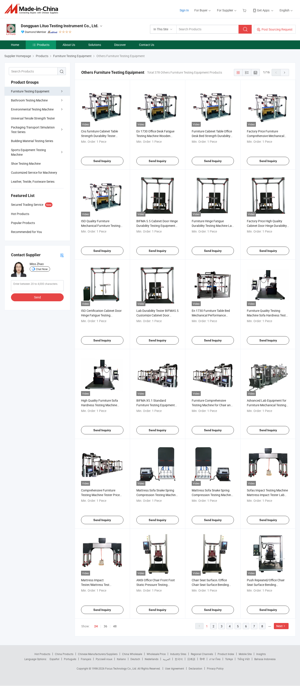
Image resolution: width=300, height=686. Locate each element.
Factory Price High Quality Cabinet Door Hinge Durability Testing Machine (267, 225)
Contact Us (146, 45)
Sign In (184, 10)
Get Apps (263, 10)
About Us (69, 45)
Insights (261, 654)
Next (279, 626)
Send (37, 297)
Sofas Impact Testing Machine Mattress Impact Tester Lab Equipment (267, 495)
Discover (120, 45)
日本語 (191, 659)
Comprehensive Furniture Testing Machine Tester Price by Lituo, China (100, 495)
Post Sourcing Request (277, 29)
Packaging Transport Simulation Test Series (33, 129)
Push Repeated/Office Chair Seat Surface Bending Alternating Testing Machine (266, 584)
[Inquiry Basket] (245, 10)
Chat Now (42, 269)
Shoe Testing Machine (26, 163)
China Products (64, 654)
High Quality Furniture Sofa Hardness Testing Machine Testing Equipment (99, 405)
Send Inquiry (102, 161)
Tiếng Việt (243, 659)
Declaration (195, 668)
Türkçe (229, 659)
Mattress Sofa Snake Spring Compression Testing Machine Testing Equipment (156, 495)
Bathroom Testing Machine (29, 100)
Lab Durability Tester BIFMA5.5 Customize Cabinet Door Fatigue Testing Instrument (157, 315)
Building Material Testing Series (32, 141)
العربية (166, 659)
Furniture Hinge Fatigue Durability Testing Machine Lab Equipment (212, 225)
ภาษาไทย (214, 659)
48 (115, 626)
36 (105, 626)
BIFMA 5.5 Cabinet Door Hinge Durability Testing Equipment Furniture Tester (157, 225)
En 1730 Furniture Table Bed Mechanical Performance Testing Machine (211, 315)
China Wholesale (132, 654)
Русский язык (104, 659)
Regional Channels (202, 654)
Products (43, 45)
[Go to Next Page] (284, 72)
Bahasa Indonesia (265, 659)
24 (96, 626)
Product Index (226, 654)
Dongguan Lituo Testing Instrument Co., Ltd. (59, 25)
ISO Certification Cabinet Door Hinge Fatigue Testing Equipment (101, 315)
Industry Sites (178, 654)
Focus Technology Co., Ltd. (121, 668)
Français (86, 659)
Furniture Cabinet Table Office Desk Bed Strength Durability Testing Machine (212, 136)
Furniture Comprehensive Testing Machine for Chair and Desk (212, 405)
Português (70, 659)
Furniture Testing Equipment (30, 91)
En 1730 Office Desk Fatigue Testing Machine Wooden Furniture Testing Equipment (155, 136)
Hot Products (42, 654)
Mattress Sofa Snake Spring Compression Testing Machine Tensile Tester (212, 495)
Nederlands (151, 659)
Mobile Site (245, 654)
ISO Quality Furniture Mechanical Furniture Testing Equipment (100, 225)
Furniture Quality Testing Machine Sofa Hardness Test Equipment (266, 315)
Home (15, 45)
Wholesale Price (156, 654)
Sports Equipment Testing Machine (28, 152)
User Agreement (174, 668)
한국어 (179, 659)
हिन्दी (202, 659)
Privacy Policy (215, 668)
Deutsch (135, 659)
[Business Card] (62, 255)
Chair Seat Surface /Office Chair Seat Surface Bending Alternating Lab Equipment (210, 584)
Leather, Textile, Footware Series (32, 181)
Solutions (94, 45)
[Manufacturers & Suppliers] (32, 9)
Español (54, 659)
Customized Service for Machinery (34, 172)
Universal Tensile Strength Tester (33, 118)
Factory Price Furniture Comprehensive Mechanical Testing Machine (265, 136)
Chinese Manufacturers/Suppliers (97, 654)
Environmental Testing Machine (32, 109)
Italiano (121, 659)
